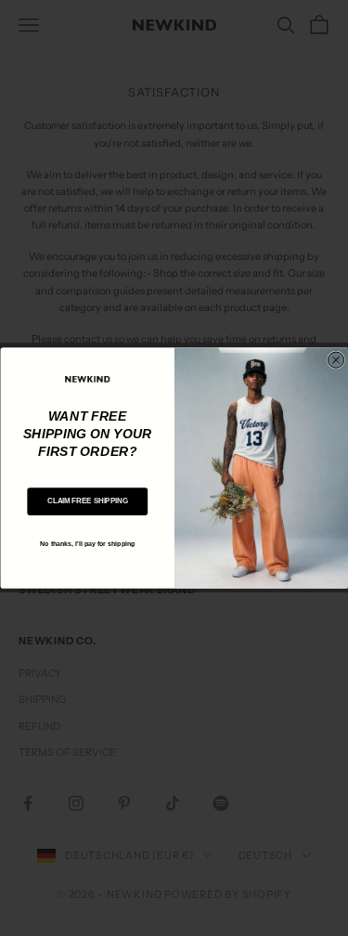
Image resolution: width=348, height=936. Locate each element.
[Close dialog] (335, 360)
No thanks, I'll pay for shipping (87, 543)
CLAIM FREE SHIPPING (86, 501)
